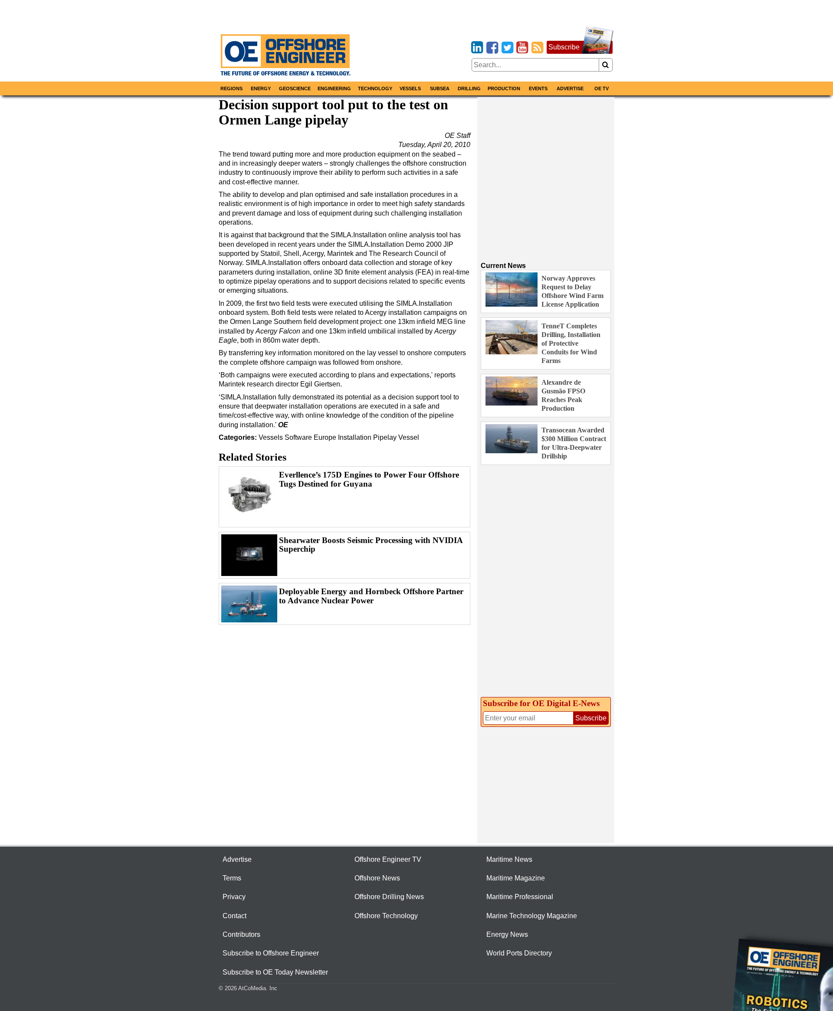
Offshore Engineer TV (387, 859)
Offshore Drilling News (389, 896)
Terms (232, 878)
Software (298, 437)
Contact (234, 915)
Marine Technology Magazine (531, 915)
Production (504, 88)
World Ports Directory (519, 953)
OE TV (601, 88)
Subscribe (564, 47)
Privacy (234, 896)
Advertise (570, 88)
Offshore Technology (386, 915)
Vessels (410, 88)
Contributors (241, 934)
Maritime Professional (519, 896)
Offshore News (377, 878)
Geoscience (295, 88)
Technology (375, 88)
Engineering (334, 88)
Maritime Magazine (515, 878)
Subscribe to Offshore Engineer (271, 953)
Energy (261, 88)
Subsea (439, 88)
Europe (325, 437)
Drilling (469, 88)
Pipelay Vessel (396, 437)
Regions (231, 88)
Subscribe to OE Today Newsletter (275, 972)
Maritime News (509, 859)
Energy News (507, 934)
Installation (354, 437)
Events (538, 88)
